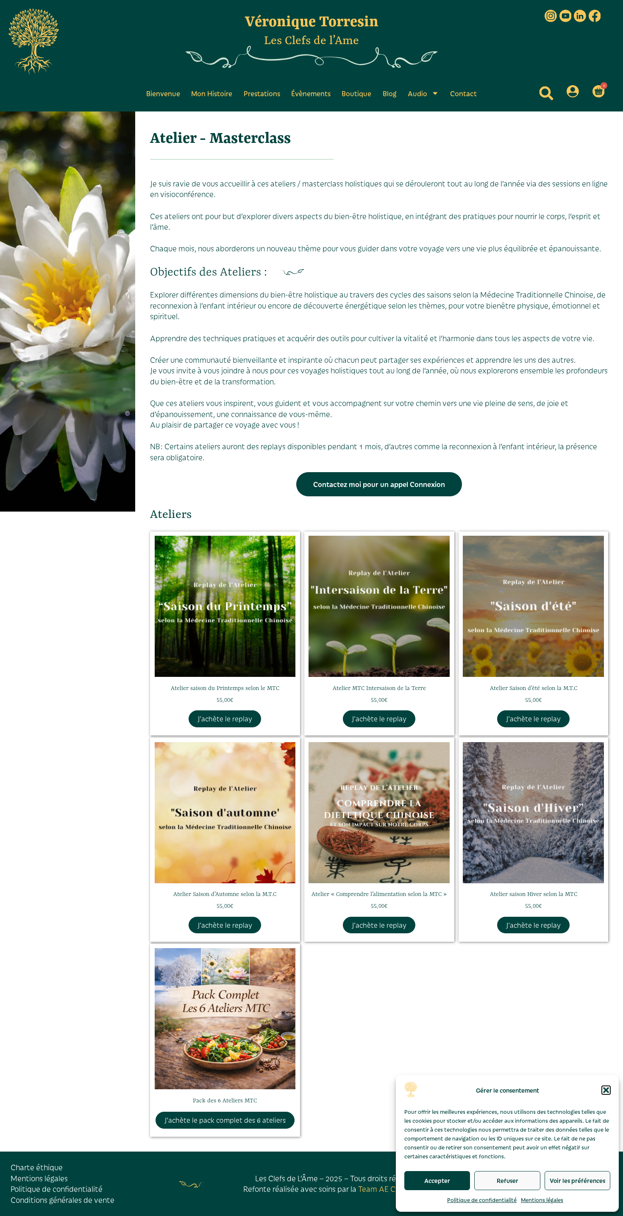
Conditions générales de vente (62, 1200)
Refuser (507, 1181)
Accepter (437, 1181)
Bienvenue (163, 93)
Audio (417, 93)
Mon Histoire (211, 93)
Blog (390, 93)
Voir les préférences (577, 1181)
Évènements (311, 93)
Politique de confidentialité (482, 1199)
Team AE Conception (394, 1189)
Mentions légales (542, 1199)
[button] (606, 1090)
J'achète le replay (224, 718)
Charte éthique (37, 1167)
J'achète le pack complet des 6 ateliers (225, 1120)
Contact (463, 93)
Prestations (262, 93)
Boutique (356, 93)
